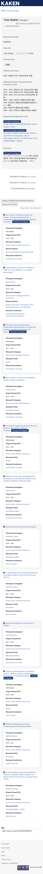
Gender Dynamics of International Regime (21, 527)
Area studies (24, 133)
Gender (6, 124)
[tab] (22, 176)
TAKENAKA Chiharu (12, 536)
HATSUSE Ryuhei (11, 635)
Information (5, 844)
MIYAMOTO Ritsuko (12, 789)
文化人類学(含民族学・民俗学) (15, 809)
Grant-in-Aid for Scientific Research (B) (18, 601)
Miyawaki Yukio (10, 282)
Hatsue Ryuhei (10, 490)
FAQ (3, 852)
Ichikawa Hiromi (11, 390)
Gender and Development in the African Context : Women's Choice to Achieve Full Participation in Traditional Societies (18, 673)
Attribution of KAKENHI (9, 863)
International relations (11, 133)
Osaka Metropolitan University (15, 314)
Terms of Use (6, 859)
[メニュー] (40, 2)
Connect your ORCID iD (27, 23)
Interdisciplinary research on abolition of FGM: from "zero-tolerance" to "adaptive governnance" (18, 270)
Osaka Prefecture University (14, 316)
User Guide (5, 848)
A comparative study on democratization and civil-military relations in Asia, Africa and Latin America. (20, 575)
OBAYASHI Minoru (11, 736)
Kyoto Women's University (14, 259)
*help (38, 23)
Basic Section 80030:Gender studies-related (19, 252)
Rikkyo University (11, 564)
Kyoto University (11, 614)
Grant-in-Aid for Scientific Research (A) (18, 550)
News (3, 855)
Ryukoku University (12, 763)
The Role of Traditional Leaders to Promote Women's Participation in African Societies (20, 428)
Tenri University (10, 715)
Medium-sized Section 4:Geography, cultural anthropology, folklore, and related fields (20, 135)
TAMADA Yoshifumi (12, 587)
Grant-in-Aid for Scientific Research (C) (18, 245)
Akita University (10, 816)
